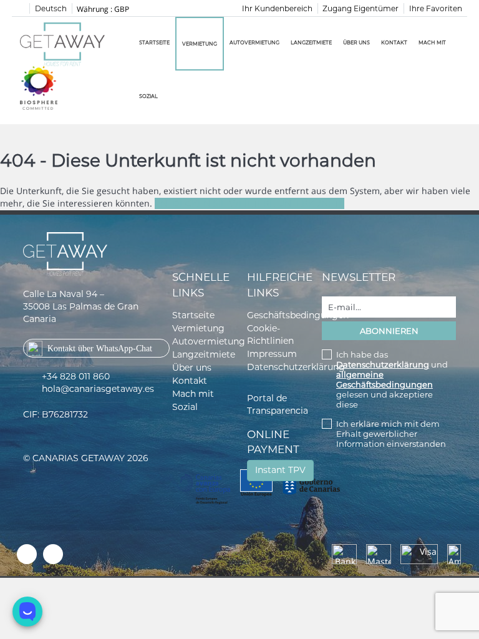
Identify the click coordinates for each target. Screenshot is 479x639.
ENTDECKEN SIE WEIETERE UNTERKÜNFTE (249, 203)
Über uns (356, 42)
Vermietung (199, 44)
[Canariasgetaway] (38, 87)
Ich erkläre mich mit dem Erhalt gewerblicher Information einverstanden (391, 434)
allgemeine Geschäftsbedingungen (384, 379)
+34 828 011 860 (76, 376)
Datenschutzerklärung (296, 367)
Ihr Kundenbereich (277, 8)
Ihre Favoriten (435, 8)
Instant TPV (280, 470)
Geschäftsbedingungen (298, 315)
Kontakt (394, 42)
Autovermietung (254, 42)
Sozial (148, 96)
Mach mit (432, 42)
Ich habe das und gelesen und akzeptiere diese (392, 379)
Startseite (154, 42)
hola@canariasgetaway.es (98, 388)
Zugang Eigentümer (360, 8)
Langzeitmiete (311, 42)
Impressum (272, 353)
